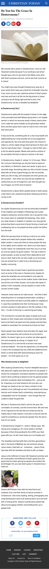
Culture (15, 554)
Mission (17, 550)
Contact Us (21, 558)
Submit (36, 535)
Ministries (38, 550)
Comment (33, 554)
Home (8, 550)
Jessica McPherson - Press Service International (18, 19)
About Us (11, 558)
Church (27, 550)
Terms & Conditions (34, 558)
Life (24, 554)
